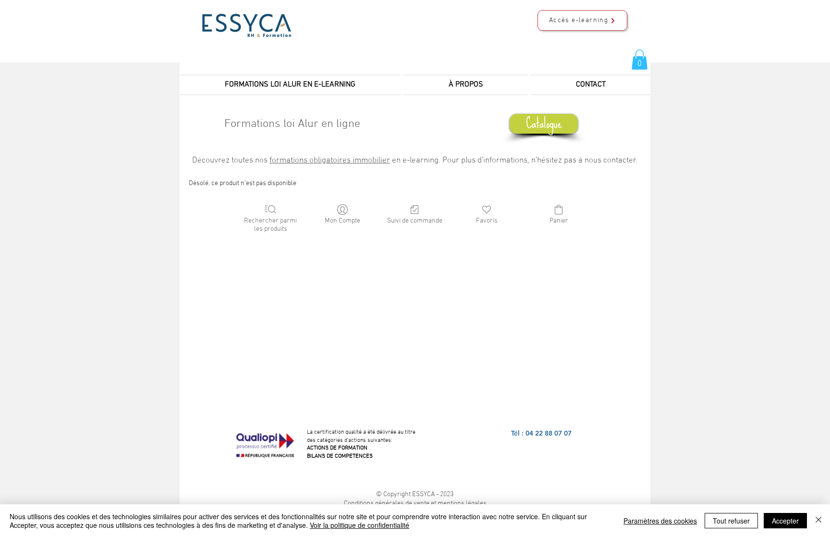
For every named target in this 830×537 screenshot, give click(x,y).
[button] (639, 60)
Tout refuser (731, 520)
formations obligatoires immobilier (329, 160)
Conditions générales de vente (386, 504)
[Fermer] (818, 520)
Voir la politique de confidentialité (359, 525)
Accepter (785, 520)
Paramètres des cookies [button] (660, 520)
